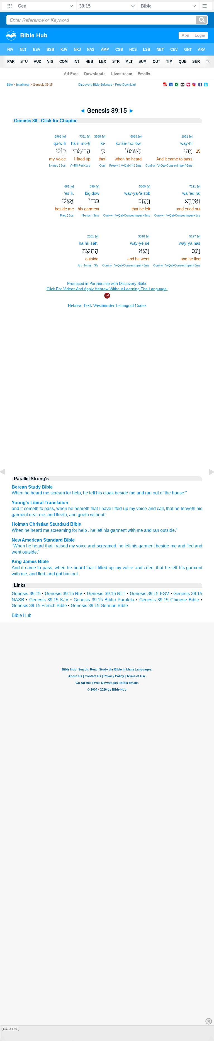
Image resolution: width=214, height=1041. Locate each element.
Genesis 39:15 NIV (63, 593)
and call (155, 508)
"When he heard (28, 546)
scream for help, (66, 493)
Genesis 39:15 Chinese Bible (169, 599)
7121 (192, 186)
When (17, 530)
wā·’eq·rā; (191, 193)
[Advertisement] (107, 424)
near (33, 514)
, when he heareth (71, 508)
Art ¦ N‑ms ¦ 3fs (88, 265)
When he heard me (30, 493)
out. (75, 573)
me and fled (182, 546)
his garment (143, 546)
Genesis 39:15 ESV (149, 593)
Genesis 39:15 (26, 593)
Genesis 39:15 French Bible (39, 605)
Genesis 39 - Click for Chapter (45, 120)
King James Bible (30, 561)
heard (36, 530)
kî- (103, 143)
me (46, 530)
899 (92, 186)
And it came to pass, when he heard (48, 567)
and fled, (37, 573)
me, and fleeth (52, 514)
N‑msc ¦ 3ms (90, 215)
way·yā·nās (189, 243)
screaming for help (68, 530)
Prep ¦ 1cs (67, 215)
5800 (142, 186)
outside (167, 530)
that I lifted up (100, 567)
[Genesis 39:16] (207, 484)
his (106, 530)
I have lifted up (113, 508)
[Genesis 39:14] (7, 484)
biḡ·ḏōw (92, 193)
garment (118, 530)
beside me (125, 493)
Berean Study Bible (32, 487)
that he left (166, 567)
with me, (20, 573)
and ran (144, 493)
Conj (102, 165)
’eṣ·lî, (69, 193)
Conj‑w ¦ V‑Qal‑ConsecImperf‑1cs (177, 215)
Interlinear (23, 84)
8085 (133, 136)
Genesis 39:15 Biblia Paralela (104, 599)
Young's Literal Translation (40, 502)
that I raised (56, 546)
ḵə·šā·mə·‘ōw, (129, 143)
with (132, 530)
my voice (137, 508)
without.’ (97, 514)
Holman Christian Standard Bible (46, 524)
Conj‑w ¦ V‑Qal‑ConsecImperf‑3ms (169, 165)
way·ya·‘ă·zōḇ (137, 193)
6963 (58, 136)
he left (89, 493)
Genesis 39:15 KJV (49, 599)
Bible (9, 84)
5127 (192, 236)
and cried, (145, 567)
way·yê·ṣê (139, 243)
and (148, 530)
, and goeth (78, 514)
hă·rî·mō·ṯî (80, 143)
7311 (82, 136)
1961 (184, 136)
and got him (58, 573)
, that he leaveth (179, 508)
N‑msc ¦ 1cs (57, 165)
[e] (191, 136)
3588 (97, 136)
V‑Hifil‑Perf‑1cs (80, 165)
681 (66, 186)
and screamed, (102, 546)
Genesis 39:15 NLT (106, 593)
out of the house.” (170, 493)
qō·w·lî (60, 143)
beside (162, 546)
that (93, 508)
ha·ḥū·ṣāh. (88, 243)
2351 (90, 236)
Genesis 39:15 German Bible (99, 605)
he (27, 530)
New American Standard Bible (43, 540)
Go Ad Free (10, 1028)
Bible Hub (21, 615)
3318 (141, 236)
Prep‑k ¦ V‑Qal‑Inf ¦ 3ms (125, 165)
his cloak (105, 493)
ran (156, 530)
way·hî (186, 143)
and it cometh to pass (33, 508)
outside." (31, 552)
